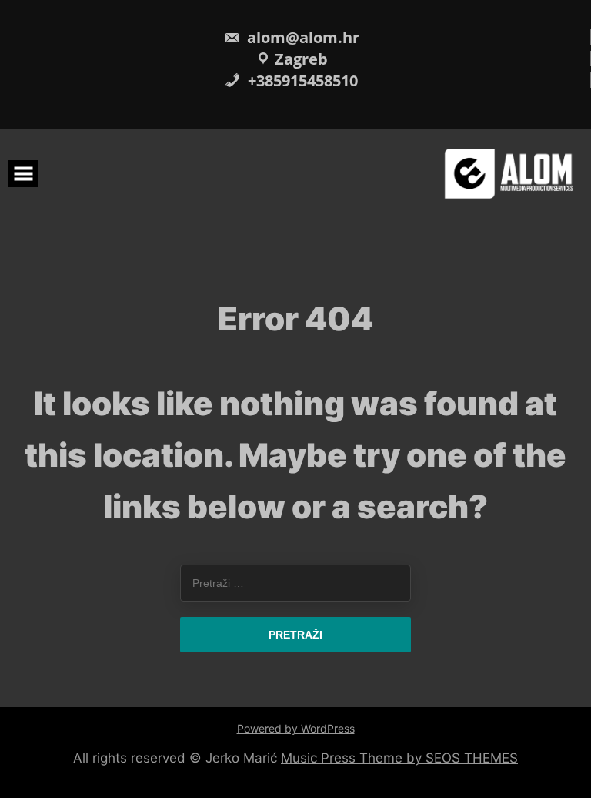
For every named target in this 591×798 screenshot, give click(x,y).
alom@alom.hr (301, 37)
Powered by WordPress (296, 728)
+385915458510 (301, 80)
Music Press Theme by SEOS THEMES (399, 758)
